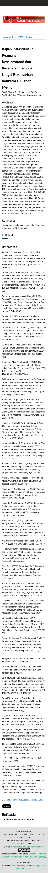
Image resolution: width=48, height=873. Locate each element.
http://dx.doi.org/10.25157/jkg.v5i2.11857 (25, 800)
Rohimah (29, 37)
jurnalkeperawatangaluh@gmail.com (27, 847)
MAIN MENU (6, 3)
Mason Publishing (18, 866)
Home (4, 37)
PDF (5, 240)
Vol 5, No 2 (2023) (16, 37)
